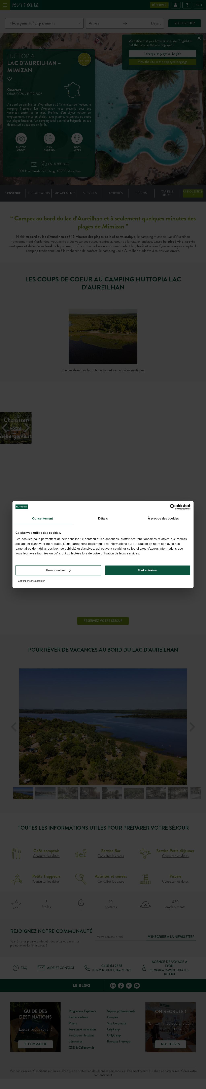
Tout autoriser (148, 570)
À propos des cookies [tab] (163, 518)
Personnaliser (56, 570)
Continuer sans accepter (31, 581)
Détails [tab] (103, 518)
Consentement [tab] (42, 518)
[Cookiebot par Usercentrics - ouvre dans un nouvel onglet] (173, 507)
